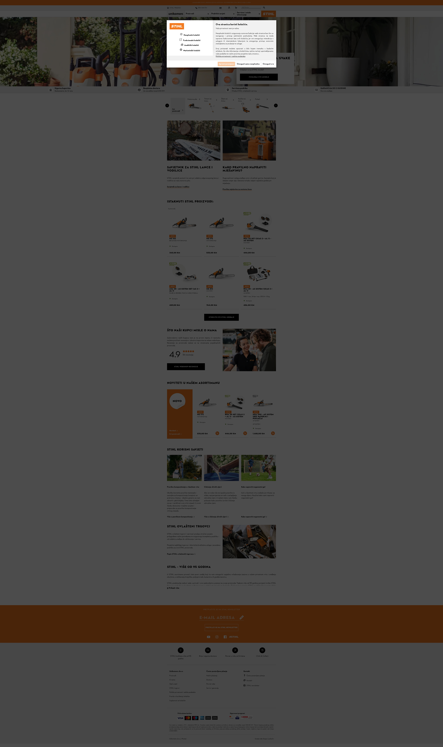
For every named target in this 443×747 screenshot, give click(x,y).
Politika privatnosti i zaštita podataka (230, 56)
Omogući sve (268, 64)
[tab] (190, 34)
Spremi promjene (226, 64)
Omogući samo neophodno (248, 64)
